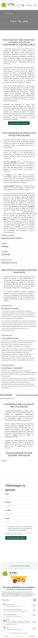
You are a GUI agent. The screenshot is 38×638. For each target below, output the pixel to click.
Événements (10, 13)
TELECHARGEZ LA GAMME (19, 123)
